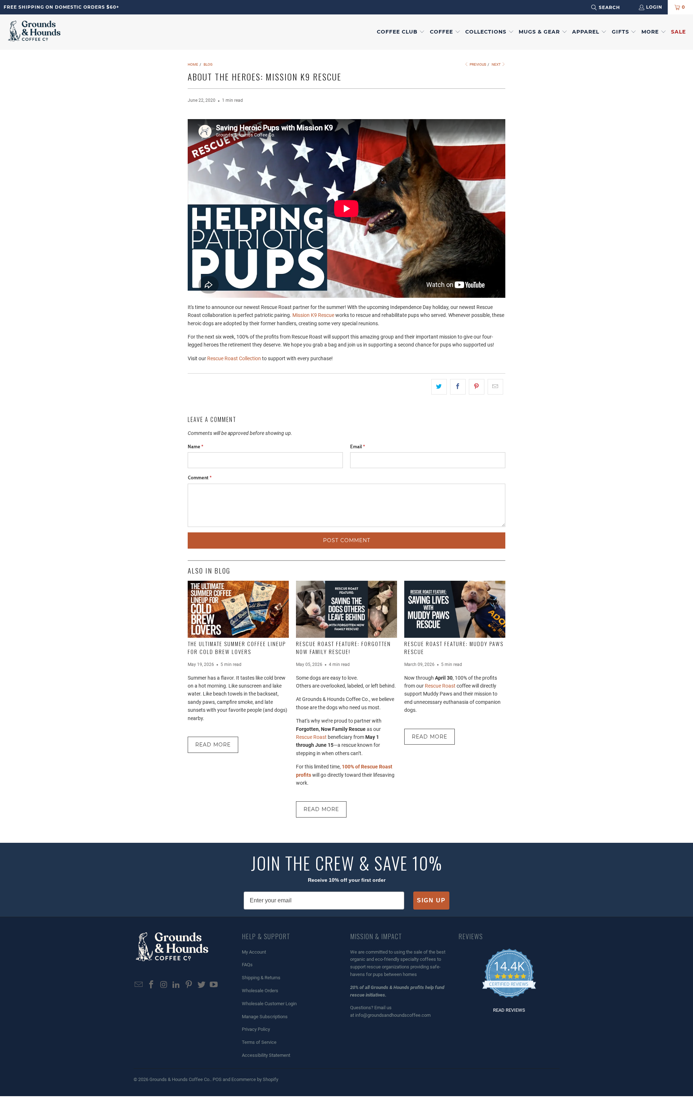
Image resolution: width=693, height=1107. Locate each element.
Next (496, 64)
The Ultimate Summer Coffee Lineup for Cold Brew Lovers (237, 648)
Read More (213, 744)
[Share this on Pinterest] (476, 386)
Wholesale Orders (260, 990)
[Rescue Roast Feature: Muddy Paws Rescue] (454, 609)
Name (195, 446)
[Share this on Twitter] (439, 386)
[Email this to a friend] (495, 386)
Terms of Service (259, 1042)
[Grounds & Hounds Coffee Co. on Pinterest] (189, 985)
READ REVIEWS (509, 1010)
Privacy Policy (256, 1029)
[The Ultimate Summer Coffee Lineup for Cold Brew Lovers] (238, 609)
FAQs (247, 964)
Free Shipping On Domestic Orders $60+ (61, 7)
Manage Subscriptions (265, 1016)
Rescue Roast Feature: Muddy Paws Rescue (454, 648)
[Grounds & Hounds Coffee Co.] (34, 32)
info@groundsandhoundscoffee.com (393, 1015)
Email (357, 446)
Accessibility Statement (266, 1055)
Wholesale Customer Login (269, 1003)
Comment (200, 477)
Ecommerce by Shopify (254, 1079)
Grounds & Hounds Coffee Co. (179, 1079)
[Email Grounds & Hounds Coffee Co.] (139, 985)
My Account (254, 952)
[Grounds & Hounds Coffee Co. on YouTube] (214, 985)
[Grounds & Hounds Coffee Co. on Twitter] (201, 985)
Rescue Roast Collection (233, 358)
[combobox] (615, 7)
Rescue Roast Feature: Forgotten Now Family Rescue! (343, 648)
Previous (477, 64)
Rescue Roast (312, 737)
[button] (401, 32)
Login (654, 7)
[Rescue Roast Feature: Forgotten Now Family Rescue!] (346, 609)
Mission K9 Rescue (313, 315)
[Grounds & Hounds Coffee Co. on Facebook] (151, 985)
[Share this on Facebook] (458, 386)
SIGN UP (431, 900)
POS (217, 1079)
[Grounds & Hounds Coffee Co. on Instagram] (163, 985)
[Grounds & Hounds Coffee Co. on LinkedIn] (176, 985)
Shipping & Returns (261, 977)
